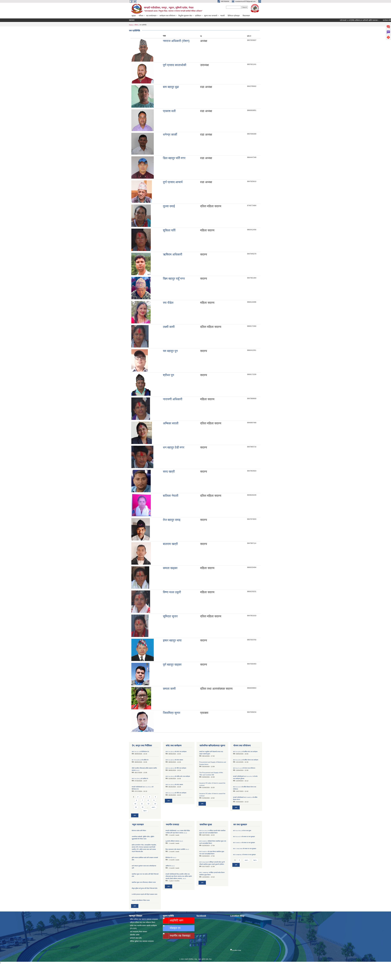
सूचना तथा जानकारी (210, 16)
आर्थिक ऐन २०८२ (170, 866)
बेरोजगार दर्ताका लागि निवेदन (139, 830)
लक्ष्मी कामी (169, 326)
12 (148, 804)
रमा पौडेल (168, 302)
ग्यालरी (222, 16)
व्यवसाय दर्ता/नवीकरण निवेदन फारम (141, 900)
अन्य (135, 815)
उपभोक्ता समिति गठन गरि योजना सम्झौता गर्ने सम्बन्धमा (354, 20)
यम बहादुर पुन (170, 351)
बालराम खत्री (170, 544)
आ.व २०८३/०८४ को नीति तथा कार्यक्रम (176, 768)
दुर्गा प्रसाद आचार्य (173, 182)
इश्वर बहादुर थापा (172, 640)
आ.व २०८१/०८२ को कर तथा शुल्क (242, 830)
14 (136, 807)
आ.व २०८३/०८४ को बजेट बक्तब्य (174, 760)
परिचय (141, 16)
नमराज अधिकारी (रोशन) (176, 41)
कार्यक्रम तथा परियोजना (167, 16)
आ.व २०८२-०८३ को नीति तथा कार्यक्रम (176, 793)
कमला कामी (169, 688)
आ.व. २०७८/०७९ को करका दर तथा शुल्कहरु (244, 848)
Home (131, 25)
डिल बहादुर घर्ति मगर (174, 158)
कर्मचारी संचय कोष (136, 938)
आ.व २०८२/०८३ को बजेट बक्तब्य (174, 784)
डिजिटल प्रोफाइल (234, 16)
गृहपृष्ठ (134, 16)
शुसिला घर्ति (169, 230)
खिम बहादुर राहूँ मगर (174, 278)
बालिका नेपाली (170, 495)
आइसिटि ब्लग (176, 920)
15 (142, 807)
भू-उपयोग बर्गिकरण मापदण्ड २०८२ (174, 841)
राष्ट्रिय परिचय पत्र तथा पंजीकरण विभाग (142, 922)
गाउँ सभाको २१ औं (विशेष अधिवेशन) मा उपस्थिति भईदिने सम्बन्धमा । (316, 20)
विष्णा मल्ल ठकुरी (172, 592)
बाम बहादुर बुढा (171, 87)
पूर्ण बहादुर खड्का (172, 664)
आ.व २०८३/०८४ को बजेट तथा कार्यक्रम (176, 751)
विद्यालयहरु (246, 16)
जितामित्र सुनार (171, 712)
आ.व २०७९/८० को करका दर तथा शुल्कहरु (244, 842)
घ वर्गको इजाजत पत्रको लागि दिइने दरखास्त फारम (144, 894)
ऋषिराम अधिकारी (172, 254)
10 (135, 804)
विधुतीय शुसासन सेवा (185, 16)
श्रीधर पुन (168, 375)
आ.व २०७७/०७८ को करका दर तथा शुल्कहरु (244, 854)
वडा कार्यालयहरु (151, 16)
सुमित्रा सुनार (170, 616)
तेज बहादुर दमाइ (171, 519)
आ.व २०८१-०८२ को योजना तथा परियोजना (244, 768)
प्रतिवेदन (198, 16)
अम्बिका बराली (170, 423)
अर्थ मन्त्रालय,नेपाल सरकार (138, 932)
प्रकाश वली (169, 111)
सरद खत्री (169, 471)
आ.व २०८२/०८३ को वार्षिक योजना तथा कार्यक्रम (245, 760)
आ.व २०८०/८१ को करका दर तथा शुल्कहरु (244, 836)
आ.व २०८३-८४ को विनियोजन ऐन (140, 751)
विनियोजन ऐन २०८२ (171, 857)
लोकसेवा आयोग (134, 935)
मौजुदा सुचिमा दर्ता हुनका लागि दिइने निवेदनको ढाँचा (144, 888)
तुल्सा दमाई (169, 206)
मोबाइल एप (174, 928)
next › (153, 807)
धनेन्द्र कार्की (170, 134)
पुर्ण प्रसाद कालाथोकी (174, 65)
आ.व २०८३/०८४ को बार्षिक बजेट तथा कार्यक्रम (245, 751)
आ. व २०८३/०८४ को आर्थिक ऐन (140, 760)
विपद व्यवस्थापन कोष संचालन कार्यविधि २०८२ (177, 849)
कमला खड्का (170, 568)
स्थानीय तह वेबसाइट (180, 935)
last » (145, 810)
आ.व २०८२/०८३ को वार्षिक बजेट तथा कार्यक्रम (178, 776)
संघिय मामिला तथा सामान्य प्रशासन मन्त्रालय (144, 919)
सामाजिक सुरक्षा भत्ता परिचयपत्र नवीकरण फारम (144, 882)
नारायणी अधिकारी (172, 399)
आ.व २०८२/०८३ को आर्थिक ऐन (140, 778)
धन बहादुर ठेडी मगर (173, 447)
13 (155, 804)
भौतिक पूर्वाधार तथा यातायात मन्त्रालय (142, 941)
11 (142, 804)
